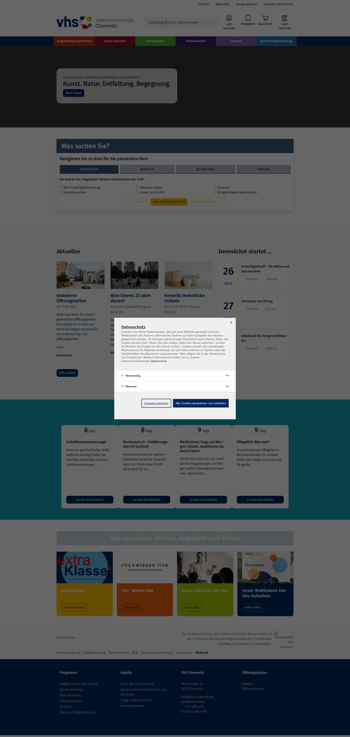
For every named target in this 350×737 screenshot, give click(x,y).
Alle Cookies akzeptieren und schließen (201, 403)
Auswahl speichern (156, 403)
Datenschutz (159, 361)
